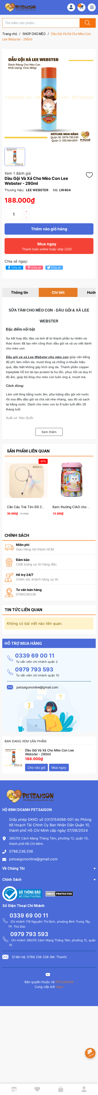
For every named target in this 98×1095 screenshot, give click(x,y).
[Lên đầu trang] (90, 1075)
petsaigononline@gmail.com (33, 859)
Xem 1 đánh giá (18, 173)
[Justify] (87, 23)
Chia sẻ (16, 267)
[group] (49, 98)
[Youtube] (48, 975)
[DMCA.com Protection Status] (59, 893)
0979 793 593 (34, 669)
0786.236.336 (21, 851)
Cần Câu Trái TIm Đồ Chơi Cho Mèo (34, 507)
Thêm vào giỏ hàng (49, 229)
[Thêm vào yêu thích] (90, 175)
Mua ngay (47, 246)
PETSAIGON (64, 982)
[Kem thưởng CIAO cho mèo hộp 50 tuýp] (71, 480)
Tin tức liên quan (23, 609)
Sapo (59, 987)
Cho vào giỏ (36, 767)
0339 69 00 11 (34, 655)
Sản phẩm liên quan (28, 451)
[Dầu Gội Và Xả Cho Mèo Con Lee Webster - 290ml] (14, 757)
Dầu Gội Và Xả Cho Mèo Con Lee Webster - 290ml (49, 752)
